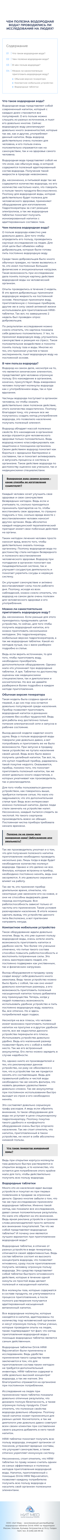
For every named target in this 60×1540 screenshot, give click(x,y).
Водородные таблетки (27, 87)
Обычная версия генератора (30, 79)
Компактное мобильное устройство (34, 83)
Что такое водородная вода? (28, 53)
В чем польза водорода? (26, 65)
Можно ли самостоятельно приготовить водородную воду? (30, 72)
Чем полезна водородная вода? (30, 59)
